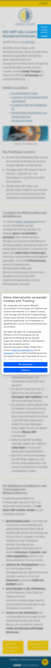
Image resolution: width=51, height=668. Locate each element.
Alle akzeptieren (25, 364)
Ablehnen (25, 370)
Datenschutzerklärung (22, 350)
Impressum (9, 353)
